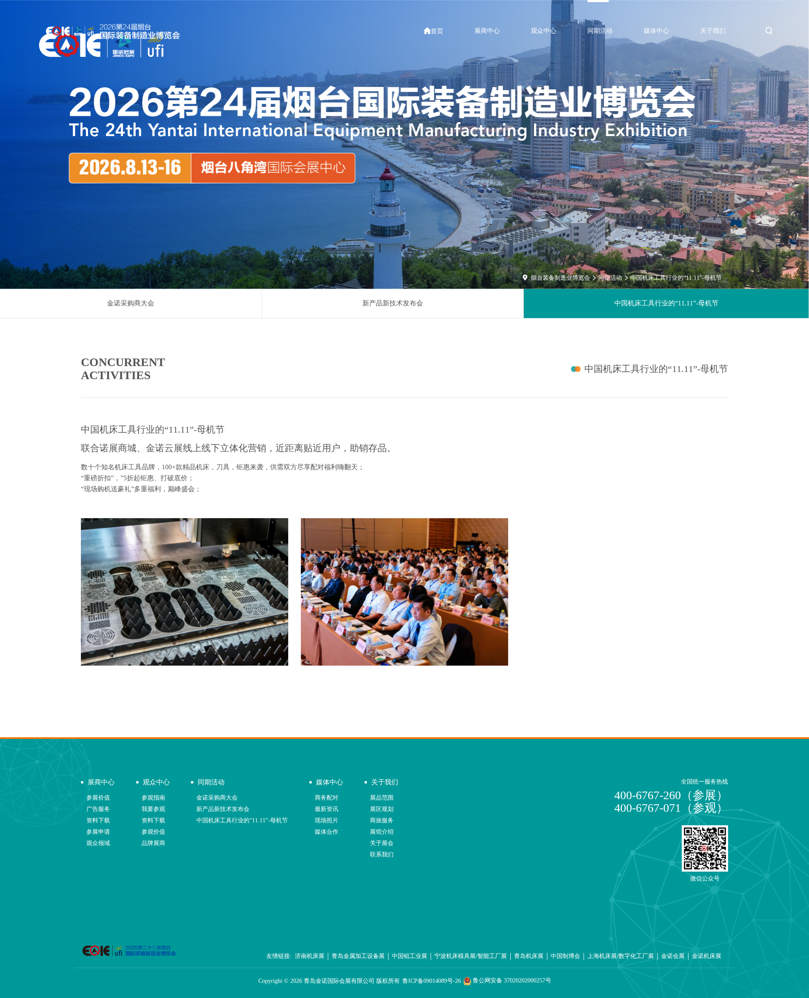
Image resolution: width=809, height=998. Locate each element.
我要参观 (153, 809)
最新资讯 (326, 809)
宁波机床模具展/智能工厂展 (470, 956)
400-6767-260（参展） (671, 795)
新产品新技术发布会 (392, 303)
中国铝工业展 (409, 956)
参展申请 (98, 832)
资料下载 (98, 820)
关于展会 (382, 843)
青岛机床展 (529, 956)
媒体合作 (326, 832)
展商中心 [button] (487, 30)
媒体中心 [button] (656, 30)
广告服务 (98, 809)
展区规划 (382, 809)
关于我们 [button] (713, 30)
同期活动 (610, 278)
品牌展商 (153, 843)
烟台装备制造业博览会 (560, 278)
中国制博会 (565, 956)
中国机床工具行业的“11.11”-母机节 (676, 278)
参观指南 (153, 798)
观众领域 (98, 843)
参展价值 (98, 798)
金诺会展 (673, 956)
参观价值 (153, 832)
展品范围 (382, 798)
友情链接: (279, 956)
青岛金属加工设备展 (358, 956)
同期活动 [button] (600, 30)
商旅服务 (382, 820)
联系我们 (382, 854)
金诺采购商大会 (130, 303)
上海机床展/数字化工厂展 (620, 956)
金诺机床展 (706, 956)
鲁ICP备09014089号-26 (431, 981)
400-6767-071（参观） (671, 807)
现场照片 (326, 820)
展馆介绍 (382, 832)
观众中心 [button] (543, 30)
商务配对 (326, 798)
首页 (433, 31)
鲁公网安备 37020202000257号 (511, 980)
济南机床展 (309, 956)
